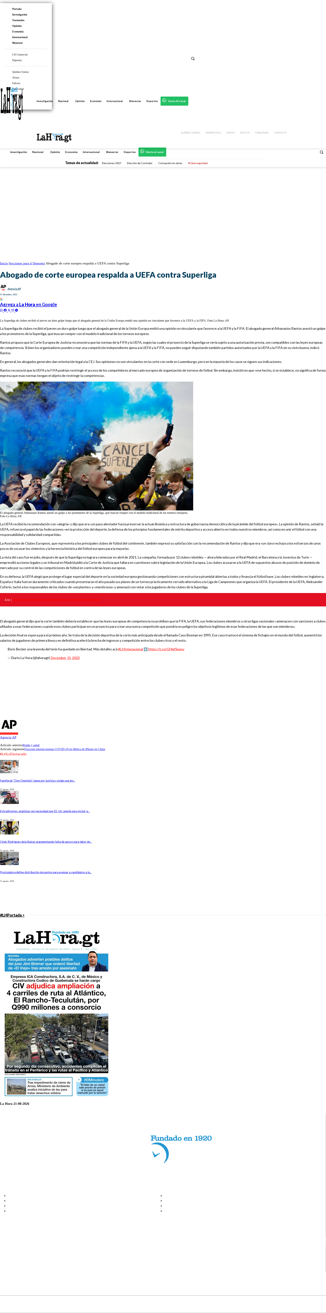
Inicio (4, 263)
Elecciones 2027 (111, 163)
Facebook (18, 1250)
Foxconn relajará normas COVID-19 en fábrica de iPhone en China (65, 749)
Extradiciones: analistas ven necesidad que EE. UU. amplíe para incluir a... (45, 811)
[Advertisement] (113, 690)
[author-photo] (9, 733)
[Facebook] (6, 1250)
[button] (321, 152)
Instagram (18, 1255)
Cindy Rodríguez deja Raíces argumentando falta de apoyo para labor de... (46, 841)
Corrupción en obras (170, 163)
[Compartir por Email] (13, 310)
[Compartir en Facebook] (6, 310)
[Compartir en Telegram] (16, 310)
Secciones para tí (20, 263)
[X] (6, 1264)
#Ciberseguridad (198, 163)
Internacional (20, 37)
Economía (18, 31)
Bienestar (17, 42)
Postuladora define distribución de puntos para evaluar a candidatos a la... (45, 872)
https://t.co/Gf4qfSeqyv (166, 649)
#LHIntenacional (130, 649)
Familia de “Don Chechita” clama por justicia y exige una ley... (37, 780)
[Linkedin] (6, 1260)
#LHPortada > (12, 915)
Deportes (39, 263)
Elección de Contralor (139, 163)
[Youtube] (6, 1269)
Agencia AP (14, 288)
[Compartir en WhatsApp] (2, 310)
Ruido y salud (31, 745)
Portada (17, 9)
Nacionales (18, 20)
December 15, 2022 (65, 658)
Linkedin (17, 1260)
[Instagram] (6, 1255)
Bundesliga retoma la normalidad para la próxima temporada (56, 600)
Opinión (17, 26)
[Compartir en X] (9, 310)
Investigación (19, 14)
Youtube (17, 1269)
